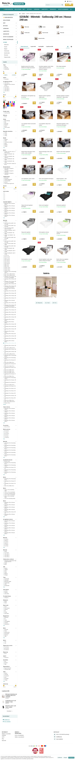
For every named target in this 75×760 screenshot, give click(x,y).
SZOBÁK (5, 42)
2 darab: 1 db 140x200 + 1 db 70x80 (9, 236)
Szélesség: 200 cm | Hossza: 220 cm (9, 528)
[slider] (3, 73)
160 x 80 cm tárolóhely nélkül (9, 493)
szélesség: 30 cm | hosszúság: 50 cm (10, 443)
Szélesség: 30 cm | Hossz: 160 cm (10, 468)
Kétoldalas (6, 178)
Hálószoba (6, 44)
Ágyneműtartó (6, 666)
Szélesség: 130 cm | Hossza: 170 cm (9, 411)
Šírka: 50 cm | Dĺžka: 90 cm (9, 376)
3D (4, 618)
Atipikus (5, 568)
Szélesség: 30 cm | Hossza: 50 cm (10, 361)
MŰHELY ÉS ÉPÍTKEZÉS (8, 39)
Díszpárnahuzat (6, 167)
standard (6, 622)
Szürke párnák (7, 112)
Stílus (4, 671)
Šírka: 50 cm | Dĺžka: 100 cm (9, 372)
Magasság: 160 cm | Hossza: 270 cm (9, 206)
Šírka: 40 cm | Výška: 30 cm (9, 366)
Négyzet (6, 573)
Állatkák (5, 144)
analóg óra (6, 597)
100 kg (5, 132)
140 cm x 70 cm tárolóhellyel (9, 492)
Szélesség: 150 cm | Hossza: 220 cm (9, 418)
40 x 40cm (6, 539)
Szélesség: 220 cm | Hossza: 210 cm (9, 85)
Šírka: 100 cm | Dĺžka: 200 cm (9, 273)
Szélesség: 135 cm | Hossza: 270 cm (9, 214)
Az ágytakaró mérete (8, 519)
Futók (5, 584)
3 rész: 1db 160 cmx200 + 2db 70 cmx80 (9, 242)
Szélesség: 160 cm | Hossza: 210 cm (9, 301)
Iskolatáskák (6, 69)
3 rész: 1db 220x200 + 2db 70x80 (9, 162)
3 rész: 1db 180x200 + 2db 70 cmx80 (9, 251)
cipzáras (6, 592)
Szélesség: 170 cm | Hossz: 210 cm (10, 308)
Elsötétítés (5, 660)
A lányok (6, 609)
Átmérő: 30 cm (7, 461)
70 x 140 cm (6, 647)
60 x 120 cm (6, 433)
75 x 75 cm (6, 436)
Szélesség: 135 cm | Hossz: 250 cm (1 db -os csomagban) (10, 277)
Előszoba (6, 55)
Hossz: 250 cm (7, 259)
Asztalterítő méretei (7, 459)
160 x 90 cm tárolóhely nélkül (9, 498)
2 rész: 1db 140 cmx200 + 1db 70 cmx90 (9, 226)
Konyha (5, 46)
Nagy (5, 664)
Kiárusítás (6, 67)
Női (5, 610)
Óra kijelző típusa (7, 596)
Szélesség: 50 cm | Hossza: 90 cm (10, 482)
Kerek (5, 570)
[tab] (68, 46)
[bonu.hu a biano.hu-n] (41, 750)
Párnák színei (6, 111)
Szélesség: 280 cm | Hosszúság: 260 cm (10, 356)
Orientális (6, 674)
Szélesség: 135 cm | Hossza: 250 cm (9, 209)
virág (5, 636)
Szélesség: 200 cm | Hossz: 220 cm (10, 318)
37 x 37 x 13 (6, 255)
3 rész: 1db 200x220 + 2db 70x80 (9, 159)
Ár (3, 71)
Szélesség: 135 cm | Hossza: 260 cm (9, 211)
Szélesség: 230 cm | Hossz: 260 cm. (10, 339)
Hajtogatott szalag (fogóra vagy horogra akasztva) (10, 561)
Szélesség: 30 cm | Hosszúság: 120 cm (10, 466)
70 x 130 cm (6, 552)
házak (5, 620)
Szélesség (5, 683)
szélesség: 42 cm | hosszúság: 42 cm (10, 448)
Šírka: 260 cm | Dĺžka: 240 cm (9, 353)
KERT (24, 9)
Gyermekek (6, 613)
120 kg (5, 135)
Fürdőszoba (6, 50)
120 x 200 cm (6, 88)
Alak (4, 566)
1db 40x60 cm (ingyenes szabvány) (8, 174)
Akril (5, 122)
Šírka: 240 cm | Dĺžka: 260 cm (9, 347)
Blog (3, 738)
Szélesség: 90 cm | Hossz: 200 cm (10, 398)
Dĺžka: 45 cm (6, 264)
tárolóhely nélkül (7, 669)
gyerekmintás (7, 632)
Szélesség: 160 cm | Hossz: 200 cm (10, 296)
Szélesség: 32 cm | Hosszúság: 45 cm (10, 473)
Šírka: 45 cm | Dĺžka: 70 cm (9, 371)
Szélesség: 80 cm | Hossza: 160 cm (10, 396)
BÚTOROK (29, 9)
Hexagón (6, 574)
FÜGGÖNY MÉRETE (7, 202)
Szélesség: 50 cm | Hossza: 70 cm (10, 374)
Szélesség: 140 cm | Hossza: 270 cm (9, 289)
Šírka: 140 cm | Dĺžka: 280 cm (9, 401)
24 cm (5, 239)
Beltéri (5, 601)
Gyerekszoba (7, 53)
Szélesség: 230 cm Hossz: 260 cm (10, 334)
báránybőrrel (6, 624)
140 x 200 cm (6, 89)
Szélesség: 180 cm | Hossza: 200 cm (9, 510)
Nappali (5, 48)
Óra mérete (5, 425)
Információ (5, 732)
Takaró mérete (6, 407)
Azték (5, 630)
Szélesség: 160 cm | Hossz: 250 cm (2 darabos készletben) (10, 306)
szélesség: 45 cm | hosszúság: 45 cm (10, 451)
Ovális (5, 572)
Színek (4, 100)
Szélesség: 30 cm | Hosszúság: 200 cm (10, 470)
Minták (4, 138)
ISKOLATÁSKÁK (17, 9)
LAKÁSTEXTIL (45, 9)
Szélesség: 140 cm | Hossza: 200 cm (9, 503)
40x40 (5, 551)
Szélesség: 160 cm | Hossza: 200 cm (9, 421)
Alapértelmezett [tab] (24, 46)
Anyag (4, 119)
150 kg (5, 134)
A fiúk (5, 606)
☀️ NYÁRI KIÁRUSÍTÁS (8, 9)
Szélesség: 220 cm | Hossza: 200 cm (9, 515)
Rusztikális (6, 678)
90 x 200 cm (6, 86)
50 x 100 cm (6, 430)
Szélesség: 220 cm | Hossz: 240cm (9, 332)
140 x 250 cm (6, 554)
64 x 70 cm (6, 434)
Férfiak (5, 612)
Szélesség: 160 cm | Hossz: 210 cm (10, 298)
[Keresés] (62, 5)
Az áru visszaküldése (19, 735)
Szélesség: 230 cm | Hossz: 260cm (9, 341)
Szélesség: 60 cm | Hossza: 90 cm (10, 383)
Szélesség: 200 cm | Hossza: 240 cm (9, 531)
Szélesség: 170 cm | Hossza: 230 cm (9, 526)
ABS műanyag (7, 120)
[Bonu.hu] (13, 4)
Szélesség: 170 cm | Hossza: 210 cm (9, 524)
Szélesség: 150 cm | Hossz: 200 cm (10, 291)
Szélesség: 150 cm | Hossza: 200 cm (9, 416)
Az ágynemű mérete (7, 81)
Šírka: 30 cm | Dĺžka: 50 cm (9, 485)
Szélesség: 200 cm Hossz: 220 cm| (10, 512)
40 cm (5, 653)
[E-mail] (65, 1)
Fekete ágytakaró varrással (26, 259)
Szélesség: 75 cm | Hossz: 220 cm (10, 394)
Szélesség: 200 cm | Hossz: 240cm (9, 320)
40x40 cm (6, 540)
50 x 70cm (6, 545)
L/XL (5, 643)
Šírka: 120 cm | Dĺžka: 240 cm (9, 275)
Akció (5, 66)
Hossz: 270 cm (7, 262)
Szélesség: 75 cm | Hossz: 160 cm (10, 391)
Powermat (6, 657)
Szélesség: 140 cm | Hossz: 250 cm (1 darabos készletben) (10, 287)
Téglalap (6, 569)
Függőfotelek (6, 582)
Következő (9, 711)
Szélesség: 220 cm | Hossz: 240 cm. (10, 329)
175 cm (5, 221)
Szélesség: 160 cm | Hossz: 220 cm (10, 303)
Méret (4, 150)
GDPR (3, 737)
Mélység (5, 115)
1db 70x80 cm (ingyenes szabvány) (8, 171)
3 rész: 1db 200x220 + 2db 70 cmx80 (9, 254)
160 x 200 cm (6, 83)
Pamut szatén (7, 127)
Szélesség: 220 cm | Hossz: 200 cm (10, 325)
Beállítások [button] (60, 757)
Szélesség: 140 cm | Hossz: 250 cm (10, 284)
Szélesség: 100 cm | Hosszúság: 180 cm (10, 272)
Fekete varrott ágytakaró (43, 205)
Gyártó (4, 77)
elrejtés (4, 404)
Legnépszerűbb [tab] (49, 46)
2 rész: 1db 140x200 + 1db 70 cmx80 (9, 231)
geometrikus (6, 633)
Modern (5, 673)
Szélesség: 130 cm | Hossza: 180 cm (9, 414)
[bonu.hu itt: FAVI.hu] (35, 750)
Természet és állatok (8, 142)
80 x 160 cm (6, 648)
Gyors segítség (7, 721)
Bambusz (6, 124)
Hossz (4, 94)
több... (4, 92)
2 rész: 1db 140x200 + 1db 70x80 (9, 155)
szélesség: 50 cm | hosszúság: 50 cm (10, 453)
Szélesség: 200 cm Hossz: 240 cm (10, 315)
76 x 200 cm (6, 437)
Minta (4, 628)
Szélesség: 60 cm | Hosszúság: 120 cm (10, 378)
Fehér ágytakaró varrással (44, 232)
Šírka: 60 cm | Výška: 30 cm (9, 384)
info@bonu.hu (7, 719)
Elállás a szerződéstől (19, 737)
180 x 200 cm (6, 90)
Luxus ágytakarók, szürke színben (28, 178)
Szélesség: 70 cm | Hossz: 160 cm (10, 389)
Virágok (5, 146)
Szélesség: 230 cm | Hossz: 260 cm (10, 336)
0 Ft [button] (69, 5)
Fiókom (69, 1)
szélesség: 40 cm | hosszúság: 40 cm (10, 446)
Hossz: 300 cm (7, 263)
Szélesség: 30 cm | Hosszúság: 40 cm (10, 358)
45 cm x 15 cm (7, 256)
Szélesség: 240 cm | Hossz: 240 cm (10, 344)
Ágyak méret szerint (7, 645)
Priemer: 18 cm (7, 267)
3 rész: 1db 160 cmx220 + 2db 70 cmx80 (9, 246)
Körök (5, 564)
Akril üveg (6, 123)
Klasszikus (6, 617)
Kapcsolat (4, 740)
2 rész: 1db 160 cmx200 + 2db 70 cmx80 (9, 238)
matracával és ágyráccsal (9, 183)
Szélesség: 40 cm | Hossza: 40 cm (10, 364)
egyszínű (6, 634)
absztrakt (6, 629)
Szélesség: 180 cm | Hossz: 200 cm (10, 313)
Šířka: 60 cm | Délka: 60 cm (9, 400)
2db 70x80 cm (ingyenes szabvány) (8, 169)
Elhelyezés (5, 600)
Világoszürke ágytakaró (25, 232)
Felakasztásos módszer (8, 559)
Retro (5, 677)
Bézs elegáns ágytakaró (61, 66)
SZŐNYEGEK (36, 9)
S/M (5, 641)
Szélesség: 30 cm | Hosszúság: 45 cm (10, 463)
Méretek (5, 220)
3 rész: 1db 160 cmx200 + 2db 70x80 (9, 244)
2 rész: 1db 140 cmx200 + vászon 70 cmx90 (9, 228)
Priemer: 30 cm (7, 268)
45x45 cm (6, 543)
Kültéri (5, 602)
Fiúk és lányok (7, 608)
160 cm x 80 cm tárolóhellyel (9, 494)
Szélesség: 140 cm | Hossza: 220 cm (9, 505)
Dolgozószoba (7, 57)
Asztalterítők (6, 585)
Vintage (5, 679)
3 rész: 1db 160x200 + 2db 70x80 (9, 249)
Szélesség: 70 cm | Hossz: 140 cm (10, 387)
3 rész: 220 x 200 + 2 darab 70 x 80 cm (10, 164)
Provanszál (6, 675)
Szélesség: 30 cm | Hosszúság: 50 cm (10, 479)
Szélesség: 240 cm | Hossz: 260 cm (10, 346)
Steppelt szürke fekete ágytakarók (63, 151)
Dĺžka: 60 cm (6, 266)
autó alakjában (7, 621)
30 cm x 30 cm (7, 426)
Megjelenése (6, 615)
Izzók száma (6, 191)
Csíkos (5, 140)
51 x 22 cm (6, 432)
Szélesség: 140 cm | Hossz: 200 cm (10, 279)
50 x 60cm (6, 544)
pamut (5, 126)
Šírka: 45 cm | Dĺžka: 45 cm (9, 369)
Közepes (6, 662)
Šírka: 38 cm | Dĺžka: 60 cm (9, 362)
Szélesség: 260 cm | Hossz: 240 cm (10, 352)
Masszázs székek (7, 581)
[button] (71, 5)
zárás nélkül (6, 593)
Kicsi (5, 661)
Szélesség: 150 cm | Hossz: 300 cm (10, 294)
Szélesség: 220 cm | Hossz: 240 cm (10, 327)
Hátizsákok (6, 580)
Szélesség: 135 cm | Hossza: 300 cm (9, 216)
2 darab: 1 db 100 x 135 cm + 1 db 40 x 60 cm (10, 152)
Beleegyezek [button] (71, 757)
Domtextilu (6, 79)
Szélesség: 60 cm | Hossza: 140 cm (10, 380)
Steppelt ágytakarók (8, 179)
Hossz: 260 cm (7, 260)
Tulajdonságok (6, 176)
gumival (5, 182)
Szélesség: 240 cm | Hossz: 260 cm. (10, 350)
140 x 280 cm (6, 555)
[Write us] (55, 739)
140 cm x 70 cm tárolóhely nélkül (9, 490)
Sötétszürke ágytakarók (61, 205)
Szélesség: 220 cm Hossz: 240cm (9, 322)
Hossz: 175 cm (7, 258)
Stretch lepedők (7, 180)
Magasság (5, 652)
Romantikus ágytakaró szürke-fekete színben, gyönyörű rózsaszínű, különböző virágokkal (46, 68)
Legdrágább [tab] (41, 46)
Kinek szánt (5, 605)
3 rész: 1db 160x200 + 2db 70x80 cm (9, 157)
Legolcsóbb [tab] (33, 46)
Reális (5, 143)
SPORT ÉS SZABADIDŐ (63, 9)
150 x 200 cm (6, 556)
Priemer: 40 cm (7, 270)
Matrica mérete (6, 429)
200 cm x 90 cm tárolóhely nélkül (9, 497)
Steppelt (6, 139)
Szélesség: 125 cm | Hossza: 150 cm (9, 409)
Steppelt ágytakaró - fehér (61, 178)
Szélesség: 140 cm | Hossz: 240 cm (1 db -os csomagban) (10, 282)
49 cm (5, 116)
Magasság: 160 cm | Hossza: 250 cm (9, 204)
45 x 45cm (6, 541)
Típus (4, 64)
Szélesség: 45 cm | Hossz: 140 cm (10, 368)
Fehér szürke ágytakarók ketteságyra (46, 178)
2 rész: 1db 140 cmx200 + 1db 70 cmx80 (9, 224)
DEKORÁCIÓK (53, 9)
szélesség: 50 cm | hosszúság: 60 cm (10, 455)
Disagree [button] (65, 757)
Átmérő (5, 185)
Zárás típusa (6, 589)
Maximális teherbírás (7, 131)
